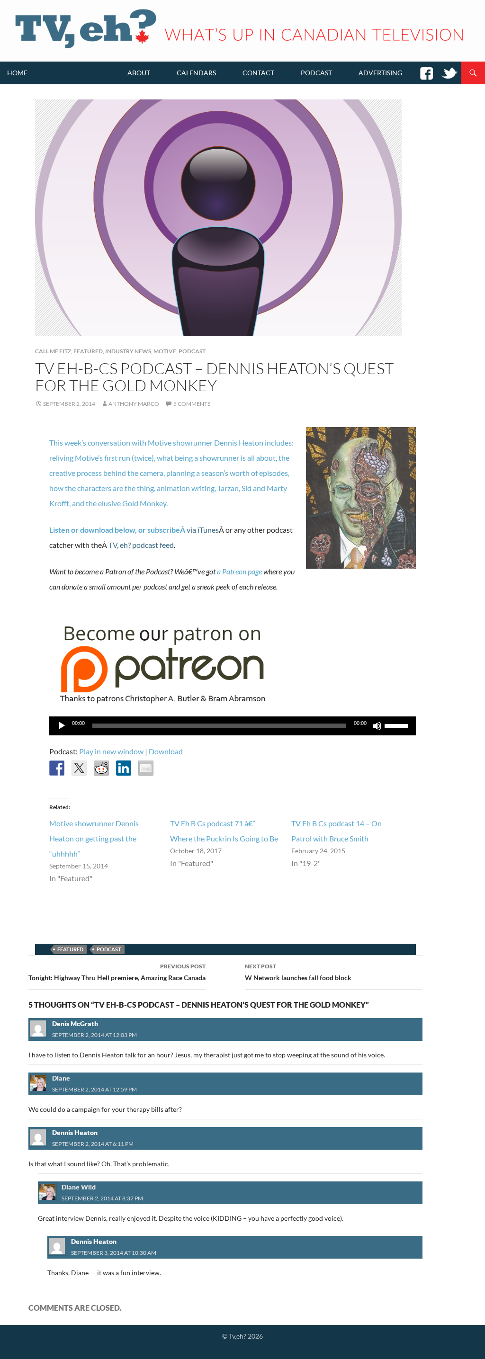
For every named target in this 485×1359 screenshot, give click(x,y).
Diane (61, 1078)
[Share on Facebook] (56, 768)
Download (166, 751)
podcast (109, 949)
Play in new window (111, 751)
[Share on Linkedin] (123, 768)
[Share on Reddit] (101, 768)
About (138, 73)
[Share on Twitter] (79, 768)
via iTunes (203, 529)
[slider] (398, 724)
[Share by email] (145, 768)
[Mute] (377, 726)
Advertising (380, 73)
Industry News (128, 351)
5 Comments (191, 403)
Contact (258, 73)
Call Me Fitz (53, 351)
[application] (232, 725)
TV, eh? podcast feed (141, 544)
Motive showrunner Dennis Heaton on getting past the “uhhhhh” (94, 838)
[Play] (61, 726)
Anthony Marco (133, 403)
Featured (88, 351)
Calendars (196, 73)
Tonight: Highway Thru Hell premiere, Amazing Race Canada (117, 972)
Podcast (316, 73)
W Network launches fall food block (298, 972)
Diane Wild (79, 1187)
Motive (164, 351)
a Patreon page (239, 571)
